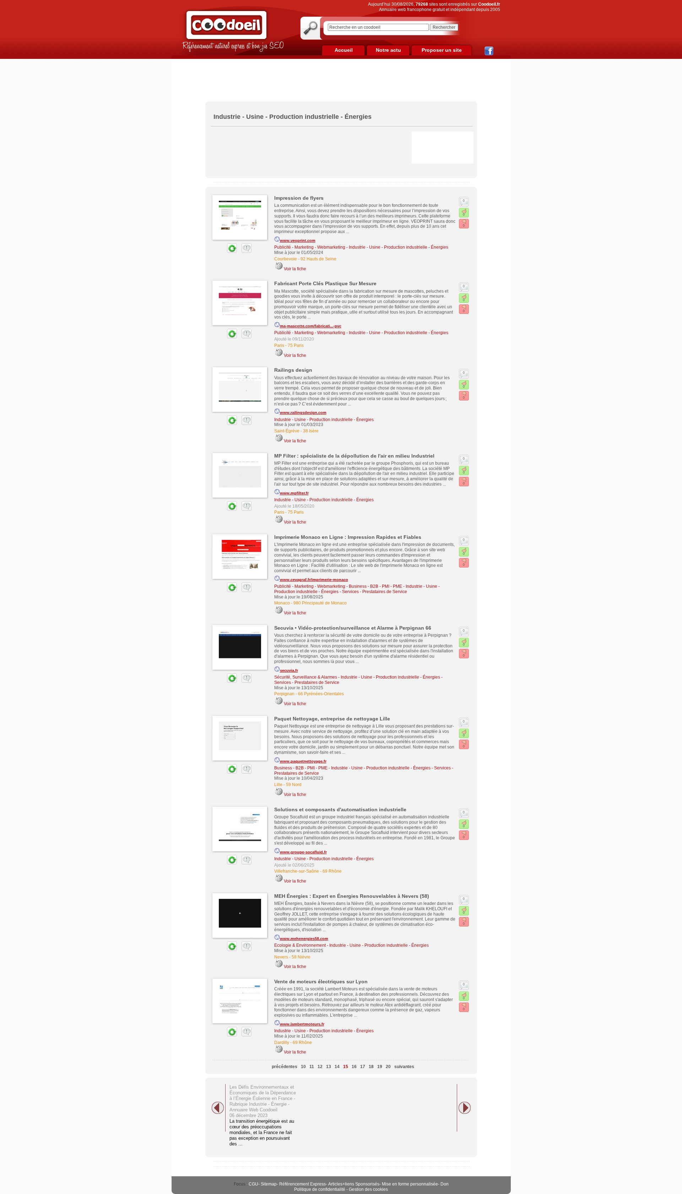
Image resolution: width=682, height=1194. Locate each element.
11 (311, 1066)
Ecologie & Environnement (300, 945)
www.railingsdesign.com (303, 412)
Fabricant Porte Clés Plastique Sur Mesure (325, 283)
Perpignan (284, 693)
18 (371, 1066)
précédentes (284, 1066)
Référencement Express (302, 1184)
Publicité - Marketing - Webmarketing (309, 247)
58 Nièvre (301, 957)
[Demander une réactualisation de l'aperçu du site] (224, 251)
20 (388, 1066)
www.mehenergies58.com (304, 938)
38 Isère (311, 431)
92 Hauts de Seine (318, 258)
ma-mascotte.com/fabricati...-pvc (310, 326)
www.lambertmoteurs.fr (302, 1024)
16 (354, 1066)
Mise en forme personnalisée (410, 1184)
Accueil (344, 50)
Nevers (281, 957)
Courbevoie (285, 258)
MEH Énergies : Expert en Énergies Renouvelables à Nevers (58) (351, 896)
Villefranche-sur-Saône (296, 871)
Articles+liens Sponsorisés (353, 1184)
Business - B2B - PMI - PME (375, 586)
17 (362, 1066)
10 (303, 1066)
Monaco (282, 603)
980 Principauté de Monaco (320, 603)
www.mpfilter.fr (294, 493)
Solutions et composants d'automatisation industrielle (340, 809)
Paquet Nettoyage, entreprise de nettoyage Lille (332, 719)
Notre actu (388, 50)
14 (337, 1066)
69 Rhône (332, 871)
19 (379, 1066)
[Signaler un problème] (244, 251)
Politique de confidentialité (319, 1189)
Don (444, 1184)
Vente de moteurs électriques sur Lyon (321, 981)
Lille (278, 784)
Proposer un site (442, 50)
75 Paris (296, 345)
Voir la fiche (295, 268)
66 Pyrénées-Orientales (321, 693)
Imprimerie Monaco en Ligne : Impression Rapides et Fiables (347, 537)
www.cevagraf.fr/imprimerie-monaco (314, 579)
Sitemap (269, 1184)
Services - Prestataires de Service (374, 591)
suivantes (404, 1066)
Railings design (293, 370)
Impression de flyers (299, 198)
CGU (253, 1184)
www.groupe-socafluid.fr (303, 852)
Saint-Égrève (286, 431)
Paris (279, 345)
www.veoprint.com (297, 240)
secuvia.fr (289, 670)
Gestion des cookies (368, 1189)
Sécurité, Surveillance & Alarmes (305, 677)
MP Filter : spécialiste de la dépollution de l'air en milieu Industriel (354, 456)
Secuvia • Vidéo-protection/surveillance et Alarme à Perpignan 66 (352, 628)
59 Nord (294, 784)
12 (320, 1066)
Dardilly (281, 1042)
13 (328, 1066)
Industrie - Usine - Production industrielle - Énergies (398, 247)
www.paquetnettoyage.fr (303, 761)
